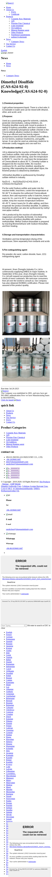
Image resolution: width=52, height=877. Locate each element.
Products (9, 16)
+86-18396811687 (13, 459)
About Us (10, 10)
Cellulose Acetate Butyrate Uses (35, 486)
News (8, 39)
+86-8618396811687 (14, 548)
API (12, 21)
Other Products (17, 32)
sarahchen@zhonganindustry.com (19, 464)
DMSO (37, 488)
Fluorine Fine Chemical (20, 23)
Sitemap (5, 484)
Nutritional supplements (20, 35)
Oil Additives (16, 28)
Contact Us (10, 46)
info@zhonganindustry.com (17, 462)
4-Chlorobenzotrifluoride (23, 488)
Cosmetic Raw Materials (21, 19)
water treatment (17, 26)
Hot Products (45, 482)
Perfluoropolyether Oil (10, 491)
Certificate (15, 14)
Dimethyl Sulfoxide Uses (11, 486)
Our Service (11, 44)
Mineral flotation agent (20, 30)
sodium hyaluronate (19, 37)
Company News (17, 41)
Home (8, 7)
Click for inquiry (7, 400)
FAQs (13, 12)
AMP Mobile (15, 484)
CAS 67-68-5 (6, 488)
